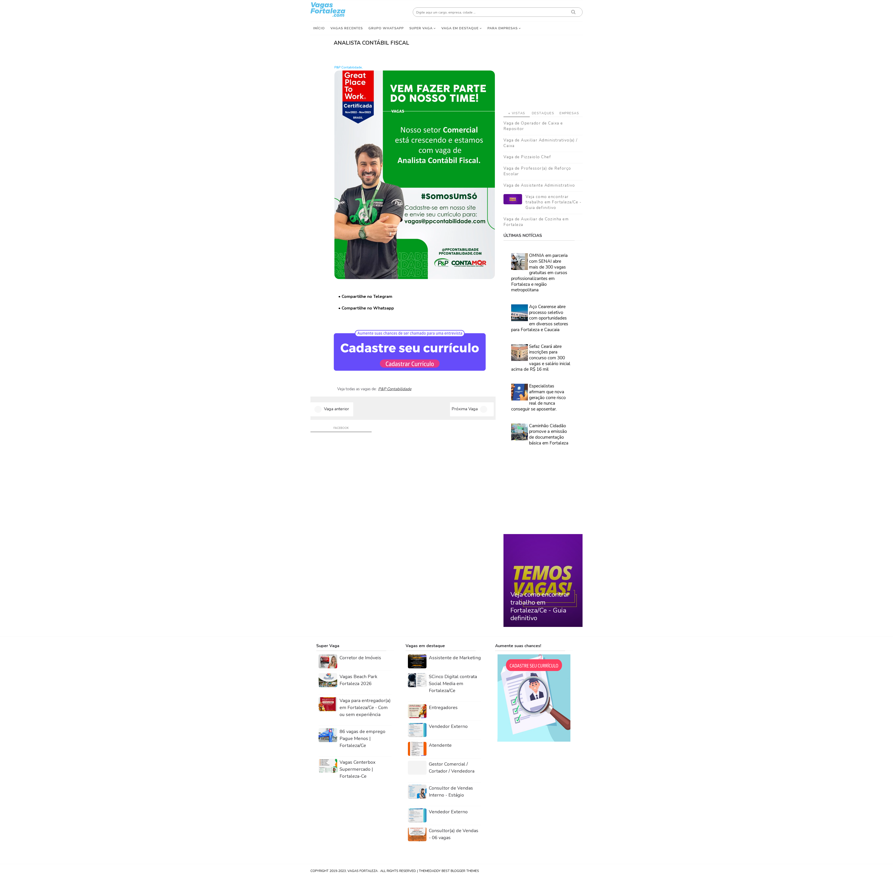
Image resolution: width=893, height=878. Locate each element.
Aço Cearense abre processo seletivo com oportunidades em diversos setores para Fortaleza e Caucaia (539, 318)
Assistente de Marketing (455, 658)
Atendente (440, 745)
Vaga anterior (336, 409)
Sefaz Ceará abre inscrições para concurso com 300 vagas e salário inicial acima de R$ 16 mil (540, 358)
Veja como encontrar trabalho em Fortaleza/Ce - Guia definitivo (553, 202)
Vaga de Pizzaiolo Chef (527, 157)
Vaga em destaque (460, 28)
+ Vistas (516, 113)
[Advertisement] (543, 70)
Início (319, 28)
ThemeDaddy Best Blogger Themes (449, 871)
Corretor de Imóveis (360, 658)
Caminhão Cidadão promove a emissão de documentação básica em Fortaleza (548, 434)
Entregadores (443, 707)
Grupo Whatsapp (386, 28)
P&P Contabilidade (394, 389)
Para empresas (502, 28)
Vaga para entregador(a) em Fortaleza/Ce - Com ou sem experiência (365, 707)
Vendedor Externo (448, 726)
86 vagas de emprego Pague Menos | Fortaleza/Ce (362, 738)
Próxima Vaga (465, 409)
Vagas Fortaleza (363, 871)
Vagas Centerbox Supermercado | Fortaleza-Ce (358, 769)
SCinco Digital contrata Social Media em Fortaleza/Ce (453, 683)
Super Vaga (421, 28)
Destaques (543, 113)
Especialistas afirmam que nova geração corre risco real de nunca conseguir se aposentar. (538, 397)
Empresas (569, 113)
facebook (341, 428)
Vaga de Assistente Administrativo (539, 185)
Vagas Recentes (346, 28)
